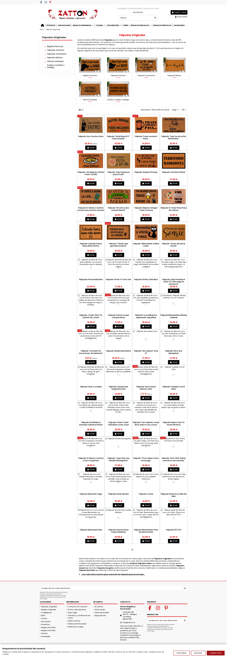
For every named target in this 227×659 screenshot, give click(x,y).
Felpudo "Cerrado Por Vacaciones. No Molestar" (91, 352)
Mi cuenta (99, 607)
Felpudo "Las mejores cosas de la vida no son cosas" (146, 423)
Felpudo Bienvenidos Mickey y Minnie (173, 316)
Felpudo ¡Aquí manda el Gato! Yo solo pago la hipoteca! (173, 281)
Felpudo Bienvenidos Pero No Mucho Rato (146, 531)
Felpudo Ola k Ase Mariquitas (173, 352)
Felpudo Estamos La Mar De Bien (174, 495)
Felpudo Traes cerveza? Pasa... (146, 137)
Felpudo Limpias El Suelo (146, 172)
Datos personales (102, 612)
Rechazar (198, 653)
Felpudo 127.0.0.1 (173, 530)
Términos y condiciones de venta (79, 616)
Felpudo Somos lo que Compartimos (118, 316)
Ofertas (44, 633)
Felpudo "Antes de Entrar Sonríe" (173, 244)
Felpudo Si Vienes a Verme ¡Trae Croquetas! (90, 459)
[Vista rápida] (91, 134)
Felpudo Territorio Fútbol (173, 172)
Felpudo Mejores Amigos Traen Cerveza (146, 209)
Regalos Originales (48, 610)
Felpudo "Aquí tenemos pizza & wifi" (118, 173)
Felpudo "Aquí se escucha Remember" (173, 137)
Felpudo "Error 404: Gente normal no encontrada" (174, 459)
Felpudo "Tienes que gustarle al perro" (118, 244)
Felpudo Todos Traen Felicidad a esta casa (118, 423)
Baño (43, 615)
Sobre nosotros (74, 621)
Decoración (46, 621)
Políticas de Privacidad (77, 624)
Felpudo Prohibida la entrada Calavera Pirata (91, 423)
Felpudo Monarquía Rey (91, 530)
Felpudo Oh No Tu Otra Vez (118, 279)
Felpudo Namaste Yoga (91, 494)
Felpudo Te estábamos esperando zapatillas (146, 316)
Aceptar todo (215, 653)
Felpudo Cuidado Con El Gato (173, 387)
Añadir (92, 147)
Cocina (44, 618)
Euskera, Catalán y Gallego (118, 99)
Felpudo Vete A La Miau (91, 386)
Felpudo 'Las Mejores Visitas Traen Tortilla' (91, 173)
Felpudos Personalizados (91, 279)
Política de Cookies (75, 627)
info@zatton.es (129, 622)
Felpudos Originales (54, 37)
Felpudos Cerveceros (146, 75)
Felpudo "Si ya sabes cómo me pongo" (146, 459)
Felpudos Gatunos (118, 75)
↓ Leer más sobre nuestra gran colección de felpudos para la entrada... (113, 574)
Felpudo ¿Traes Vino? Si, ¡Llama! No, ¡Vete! (90, 316)
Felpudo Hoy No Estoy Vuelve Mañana (118, 531)
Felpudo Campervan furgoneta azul (118, 387)
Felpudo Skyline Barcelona (118, 351)
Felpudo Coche (146, 494)
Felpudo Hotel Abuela (118, 494)
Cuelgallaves (46, 612)
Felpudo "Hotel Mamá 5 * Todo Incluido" (118, 137)
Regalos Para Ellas (48, 627)
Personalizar (181, 653)
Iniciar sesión (100, 610)
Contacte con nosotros (77, 607)
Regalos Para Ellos (48, 630)
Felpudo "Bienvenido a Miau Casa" (146, 244)
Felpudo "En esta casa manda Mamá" (118, 209)
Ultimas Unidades (90, 99)
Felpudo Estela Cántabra (146, 279)
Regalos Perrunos (90, 75)
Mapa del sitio (100, 615)
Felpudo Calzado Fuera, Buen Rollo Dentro (91, 244)
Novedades (45, 636)
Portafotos (45, 624)
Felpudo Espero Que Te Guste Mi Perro (173, 423)
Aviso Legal (72, 612)
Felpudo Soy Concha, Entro (90, 136)
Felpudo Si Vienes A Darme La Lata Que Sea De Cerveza (91, 209)
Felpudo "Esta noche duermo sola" (146, 387)
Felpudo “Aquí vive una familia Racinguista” (118, 459)
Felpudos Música (174, 75)
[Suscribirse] (184, 588)
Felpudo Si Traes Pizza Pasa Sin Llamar (174, 209)
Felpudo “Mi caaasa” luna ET (146, 352)
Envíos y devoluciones (77, 610)
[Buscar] (155, 18)
